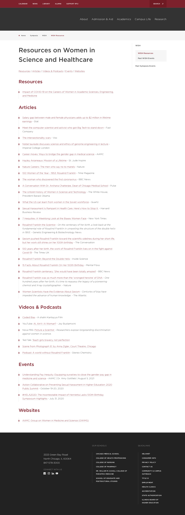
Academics (124, 19)
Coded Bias (28, 317)
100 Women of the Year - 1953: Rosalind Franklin (49, 173)
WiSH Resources (145, 53)
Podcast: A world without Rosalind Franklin (46, 352)
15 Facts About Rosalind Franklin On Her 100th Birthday (53, 265)
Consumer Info (149, 458)
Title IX (145, 478)
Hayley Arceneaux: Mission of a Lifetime (44, 160)
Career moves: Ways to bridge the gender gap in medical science (58, 154)
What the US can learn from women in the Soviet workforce (55, 202)
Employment (147, 482)
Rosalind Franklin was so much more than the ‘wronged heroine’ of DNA (62, 277)
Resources (24, 71)
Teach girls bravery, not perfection (51, 340)
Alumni (58, 4)
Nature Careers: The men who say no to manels (48, 166)
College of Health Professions (111, 458)
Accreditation (148, 491)
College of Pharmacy (106, 467)
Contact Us (147, 467)
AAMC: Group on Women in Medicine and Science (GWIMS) (55, 420)
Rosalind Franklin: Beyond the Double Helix (46, 259)
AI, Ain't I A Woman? (44, 323)
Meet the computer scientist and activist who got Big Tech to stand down (63, 127)
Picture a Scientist (44, 330)
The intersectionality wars (36, 137)
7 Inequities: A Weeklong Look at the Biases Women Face (54, 218)
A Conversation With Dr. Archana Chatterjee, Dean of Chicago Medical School (65, 185)
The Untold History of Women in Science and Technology (54, 192)
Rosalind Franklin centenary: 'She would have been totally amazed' (59, 271)
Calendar (23, 4)
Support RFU (72, 4)
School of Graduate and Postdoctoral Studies (108, 479)
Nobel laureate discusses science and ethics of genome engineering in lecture (65, 144)
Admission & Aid (102, 19)
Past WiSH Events (146, 58)
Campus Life (143, 19)
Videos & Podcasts (52, 71)
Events (69, 71)
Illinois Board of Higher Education (150, 501)
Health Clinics (149, 487)
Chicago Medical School (107, 454)
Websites (80, 71)
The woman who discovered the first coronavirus (49, 179)
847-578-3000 (52, 462)
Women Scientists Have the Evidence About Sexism (51, 291)
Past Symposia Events (145, 66)
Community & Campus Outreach (151, 472)
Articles (36, 71)
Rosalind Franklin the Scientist (39, 224)
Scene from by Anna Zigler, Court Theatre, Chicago (59, 346)
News (35, 4)
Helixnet (146, 454)
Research (160, 19)
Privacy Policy (149, 462)
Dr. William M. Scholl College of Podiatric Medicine (111, 472)
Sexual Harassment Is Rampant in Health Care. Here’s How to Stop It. (60, 208)
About (84, 19)
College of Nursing (105, 462)
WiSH (138, 46)
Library (46, 4)
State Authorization (152, 495)
